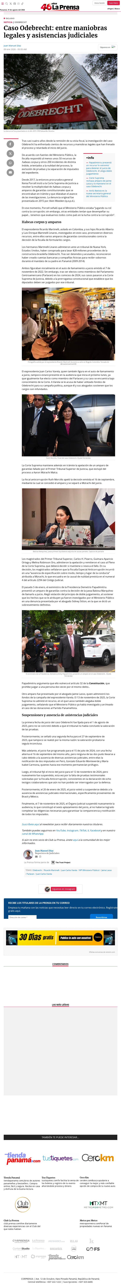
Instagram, (73, 830)
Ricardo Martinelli (51, 870)
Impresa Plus (39, 1257)
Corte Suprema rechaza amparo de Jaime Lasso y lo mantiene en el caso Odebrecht (98, 182)
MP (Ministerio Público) (89, 870)
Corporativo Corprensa (22, 1241)
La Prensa (39, 1242)
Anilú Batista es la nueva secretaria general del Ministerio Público (98, 193)
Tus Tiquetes (39, 1249)
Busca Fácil (57, 1249)
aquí (75, 839)
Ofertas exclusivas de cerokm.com (102, 952)
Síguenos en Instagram (63, 889)
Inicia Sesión (99, 3)
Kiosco (117, 9)
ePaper (110, 9)
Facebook (95, 830)
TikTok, (83, 830)
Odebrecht (37, 870)
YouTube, (61, 830)
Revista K (92, 1242)
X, (88, 830)
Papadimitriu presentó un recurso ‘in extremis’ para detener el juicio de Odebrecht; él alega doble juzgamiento (99, 168)
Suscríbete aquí (30, 824)
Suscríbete (113, 3)
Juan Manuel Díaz (12, 45)
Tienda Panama (57, 1257)
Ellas (74, 1242)
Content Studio (21, 1249)
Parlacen (30, 874)
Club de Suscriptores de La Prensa (75, 1249)
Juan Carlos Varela (69, 870)
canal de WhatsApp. (33, 833)
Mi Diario (57, 1242)
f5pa (93, 1249)
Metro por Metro (21, 1257)
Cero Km (75, 1257)
